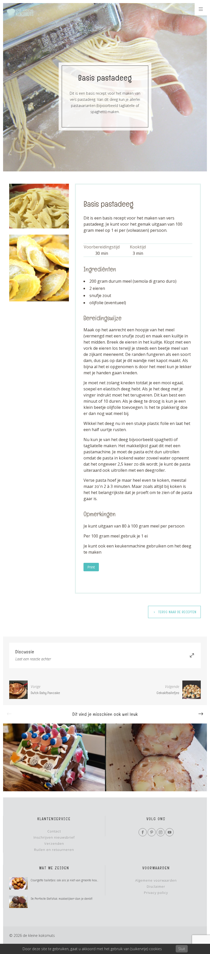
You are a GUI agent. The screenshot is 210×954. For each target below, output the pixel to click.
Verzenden (54, 843)
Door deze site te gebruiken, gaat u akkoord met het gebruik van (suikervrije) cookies (92, 948)
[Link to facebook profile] (143, 832)
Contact (54, 831)
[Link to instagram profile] (160, 832)
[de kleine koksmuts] (20, 12)
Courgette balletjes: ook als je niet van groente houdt (65, 880)
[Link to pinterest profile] (152, 832)
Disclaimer (156, 886)
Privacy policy (156, 892)
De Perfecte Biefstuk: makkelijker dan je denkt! (61, 898)
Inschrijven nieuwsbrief (54, 837)
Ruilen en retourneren (54, 849)
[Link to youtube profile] (169, 832)
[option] (54, 757)
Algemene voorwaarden (156, 880)
